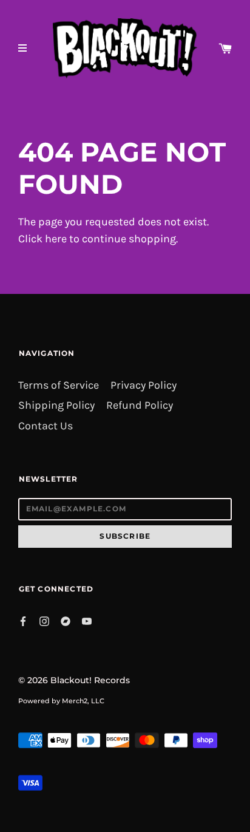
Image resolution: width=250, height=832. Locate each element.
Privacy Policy (143, 385)
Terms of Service (58, 385)
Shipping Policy (56, 405)
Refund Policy (139, 405)
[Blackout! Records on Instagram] (44, 620)
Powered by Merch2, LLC (61, 701)
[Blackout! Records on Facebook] (23, 620)
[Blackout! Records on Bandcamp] (65, 620)
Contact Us (45, 426)
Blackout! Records (90, 680)
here (56, 239)
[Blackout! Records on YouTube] (87, 620)
